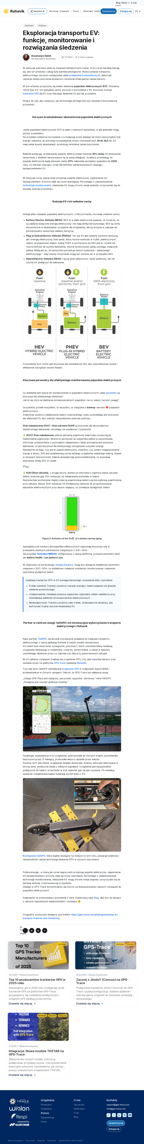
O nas (134, 3)
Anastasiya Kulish (41, 55)
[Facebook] (109, 1115)
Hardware (29, 25)
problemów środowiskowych (84, 75)
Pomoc (76, 11)
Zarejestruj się (108, 11)
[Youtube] (130, 1115)
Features (42, 25)
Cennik (97, 11)
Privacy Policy (30, 1140)
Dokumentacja (47, 1117)
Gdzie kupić (88, 11)
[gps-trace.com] (19, 1101)
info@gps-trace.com (116, 1109)
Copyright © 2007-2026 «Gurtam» (70, 1140)
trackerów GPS (31, 93)
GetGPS (42, 638)
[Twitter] (114, 1115)
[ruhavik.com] (13, 11)
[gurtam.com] (19, 1108)
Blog (118, 3)
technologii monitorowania (37, 185)
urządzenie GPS (70, 668)
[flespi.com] (19, 1116)
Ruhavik (81, 663)
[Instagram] (125, 1115)
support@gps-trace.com (118, 1104)
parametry (111, 392)
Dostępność (41, 1140)
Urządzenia (64, 11)
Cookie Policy (51, 1140)
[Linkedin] (119, 1115)
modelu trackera (64, 564)
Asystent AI (38, 11)
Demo (125, 3)
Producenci (46, 1104)
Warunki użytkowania (15, 1140)
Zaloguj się (126, 11)
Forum (44, 1121)
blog (96, 897)
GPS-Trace (60, 663)
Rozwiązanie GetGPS (34, 855)
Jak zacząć (53, 11)
